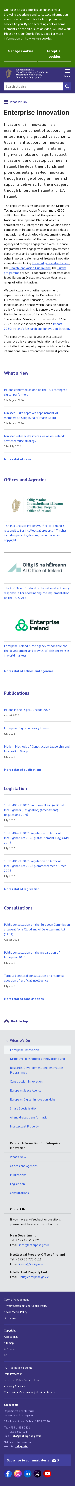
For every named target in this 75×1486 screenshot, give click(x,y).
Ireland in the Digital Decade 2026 (27, 710)
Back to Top (19, 1021)
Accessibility (11, 1336)
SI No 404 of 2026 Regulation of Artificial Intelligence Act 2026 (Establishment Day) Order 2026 (36, 838)
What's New (16, 373)
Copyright (10, 1330)
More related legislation (21, 889)
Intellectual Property (24, 1126)
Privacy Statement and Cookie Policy (25, 1306)
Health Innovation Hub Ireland (30, 268)
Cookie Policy (34, 34)
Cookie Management (16, 1299)
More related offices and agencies (28, 671)
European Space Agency (25, 1090)
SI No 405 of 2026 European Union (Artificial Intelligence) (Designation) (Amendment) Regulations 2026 (34, 810)
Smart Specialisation (23, 1108)
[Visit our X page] (37, 1474)
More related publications (23, 770)
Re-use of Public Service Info (21, 1380)
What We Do (18, 102)
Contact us (11, 1405)
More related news (17, 459)
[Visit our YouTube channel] (47, 1474)
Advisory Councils (14, 1386)
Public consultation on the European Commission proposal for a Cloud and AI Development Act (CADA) (37, 929)
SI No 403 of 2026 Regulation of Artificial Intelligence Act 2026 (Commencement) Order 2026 (35, 866)
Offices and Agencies (25, 480)
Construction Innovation (26, 1081)
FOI (6, 1355)
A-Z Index (10, 1349)
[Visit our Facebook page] (8, 1474)
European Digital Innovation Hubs (32, 1099)
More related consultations (24, 999)
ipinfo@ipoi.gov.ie (31, 1264)
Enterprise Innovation (24, 1050)
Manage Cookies (20, 51)
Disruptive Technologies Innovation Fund (37, 1059)
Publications (16, 693)
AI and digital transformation (29, 1117)
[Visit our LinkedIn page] (28, 1474)
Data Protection (13, 1374)
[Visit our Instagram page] (18, 1474)
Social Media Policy (15, 1312)
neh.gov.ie (21, 1446)
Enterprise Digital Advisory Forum (26, 728)
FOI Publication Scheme (18, 1367)
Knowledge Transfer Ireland (50, 263)
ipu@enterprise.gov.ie (34, 1277)
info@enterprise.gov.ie (34, 1245)
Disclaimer (10, 1318)
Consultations (18, 908)
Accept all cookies (54, 54)
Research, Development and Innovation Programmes (36, 1070)
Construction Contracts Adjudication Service (29, 1392)
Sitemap (9, 1343)
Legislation (15, 789)
